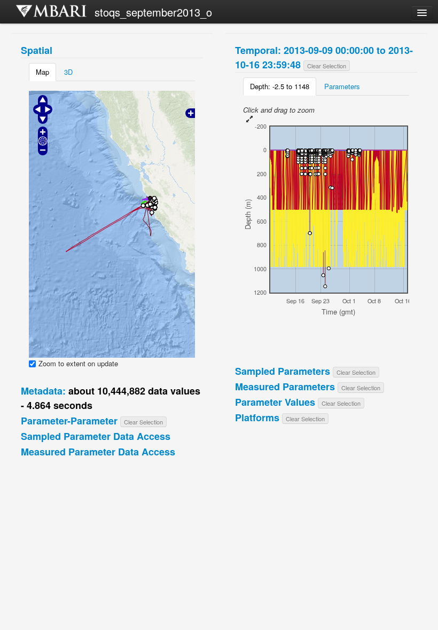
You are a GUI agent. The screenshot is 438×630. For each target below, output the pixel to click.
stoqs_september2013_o (153, 12)
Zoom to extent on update (78, 363)
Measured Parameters (285, 386)
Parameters (342, 86)
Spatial (36, 50)
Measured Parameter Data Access (98, 452)
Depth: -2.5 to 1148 (279, 86)
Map (42, 72)
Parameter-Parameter (69, 421)
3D (68, 72)
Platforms (257, 417)
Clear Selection (143, 422)
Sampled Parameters (282, 371)
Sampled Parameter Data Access (95, 436)
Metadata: (43, 391)
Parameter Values (275, 402)
